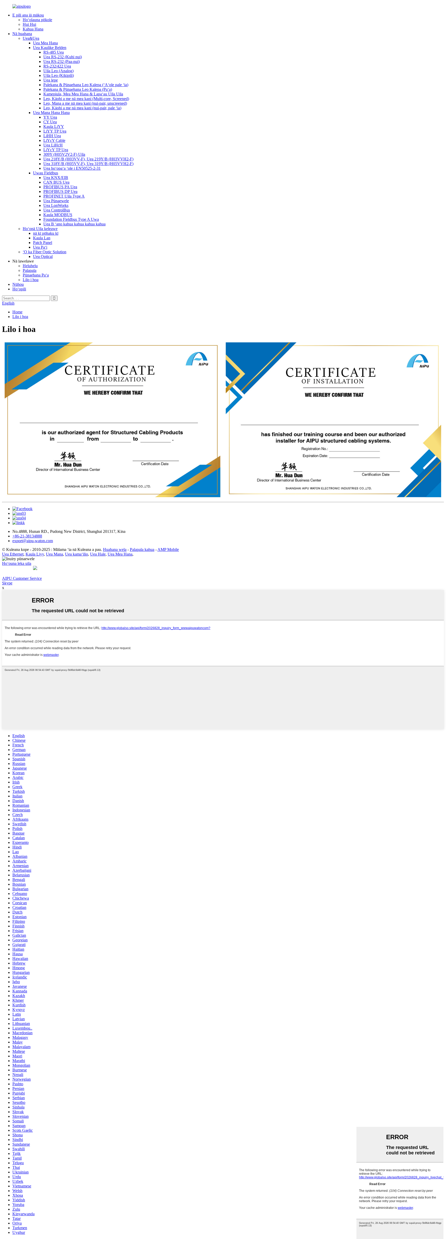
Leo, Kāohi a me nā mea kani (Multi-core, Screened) (86, 98)
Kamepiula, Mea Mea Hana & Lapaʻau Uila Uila (83, 94)
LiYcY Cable (54, 140)
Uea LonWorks (55, 205)
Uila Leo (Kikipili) (58, 75)
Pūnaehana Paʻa (36, 275)
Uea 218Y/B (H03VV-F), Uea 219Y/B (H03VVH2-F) (88, 159)
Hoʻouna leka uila (16, 563)
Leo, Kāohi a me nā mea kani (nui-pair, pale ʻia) (82, 108)
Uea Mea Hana (45, 43)
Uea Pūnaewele (56, 201)
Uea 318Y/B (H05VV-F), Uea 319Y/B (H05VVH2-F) (88, 163)
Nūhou (18, 284)
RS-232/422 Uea (57, 66)
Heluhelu (30, 266)
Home (17, 312)
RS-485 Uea (53, 52)
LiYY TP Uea (54, 131)
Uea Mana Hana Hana (51, 112)
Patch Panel (42, 242)
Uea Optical (43, 256)
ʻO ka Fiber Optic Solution (44, 252)
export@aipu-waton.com (32, 541)
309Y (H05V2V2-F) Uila (64, 154)
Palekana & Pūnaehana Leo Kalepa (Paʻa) (77, 89)
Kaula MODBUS (57, 215)
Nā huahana (22, 33)
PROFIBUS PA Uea (60, 187)
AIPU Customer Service (22, 578)
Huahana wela (114, 549)
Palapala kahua (142, 549)
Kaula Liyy (35, 554)
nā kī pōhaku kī (45, 233)
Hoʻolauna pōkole (37, 20)
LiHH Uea (52, 136)
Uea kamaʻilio (76, 554)
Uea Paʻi (40, 247)
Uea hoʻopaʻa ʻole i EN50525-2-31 (72, 168)
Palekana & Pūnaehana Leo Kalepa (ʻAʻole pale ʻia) (85, 85)
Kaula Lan (41, 238)
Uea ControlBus (56, 210)
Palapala (29, 270)
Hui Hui (29, 24)
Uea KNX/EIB (55, 177)
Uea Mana (54, 554)
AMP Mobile (168, 549)
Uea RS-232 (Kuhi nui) (62, 57)
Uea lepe (50, 80)
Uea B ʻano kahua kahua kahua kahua (74, 224)
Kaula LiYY (53, 126)
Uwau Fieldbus (45, 173)
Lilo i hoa (30, 280)
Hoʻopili (19, 289)
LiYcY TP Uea (55, 150)
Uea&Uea (31, 38)
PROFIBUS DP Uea (60, 191)
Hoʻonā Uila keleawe (40, 228)
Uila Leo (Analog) (58, 71)
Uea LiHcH (53, 145)
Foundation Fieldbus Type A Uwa (71, 219)
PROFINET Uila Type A (64, 196)
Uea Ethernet (12, 554)
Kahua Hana (33, 29)
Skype (7, 583)
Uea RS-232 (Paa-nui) (61, 61)
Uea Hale (98, 554)
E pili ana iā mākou (28, 15)
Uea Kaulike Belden (49, 47)
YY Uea (50, 117)
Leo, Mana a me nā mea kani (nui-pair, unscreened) (85, 103)
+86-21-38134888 (27, 536)
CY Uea (50, 122)
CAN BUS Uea (56, 182)
